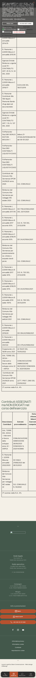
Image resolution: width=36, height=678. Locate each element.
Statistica (22, 29)
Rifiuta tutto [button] (10, 23)
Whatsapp (19, 616)
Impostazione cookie (18, 650)
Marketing (7, 32)
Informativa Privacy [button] (19, 19)
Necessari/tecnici (10, 29)
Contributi (18, 647)
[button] (18, 526)
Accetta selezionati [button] (19, 32)
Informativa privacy (18, 641)
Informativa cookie (18, 644)
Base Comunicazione (18, 664)
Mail (19, 611)
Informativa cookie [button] (7, 19)
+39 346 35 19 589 (19, 622)
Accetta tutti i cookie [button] (25, 23)
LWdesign (4, 666)
